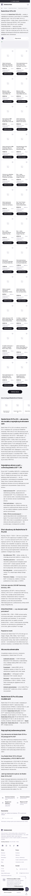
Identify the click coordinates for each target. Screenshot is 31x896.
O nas (2, 868)
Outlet (2, 859)
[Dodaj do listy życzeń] (12, 51)
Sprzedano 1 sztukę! (21, 269)
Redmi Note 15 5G (13, 722)
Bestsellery (3, 857)
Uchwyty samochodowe (10, 687)
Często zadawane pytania (21, 859)
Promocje (3, 855)
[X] (10, 845)
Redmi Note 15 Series (22, 8)
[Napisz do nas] (27, 889)
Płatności (18, 855)
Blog (2, 862)
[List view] (5, 38)
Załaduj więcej (15, 392)
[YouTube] (17, 845)
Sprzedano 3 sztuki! (21, 240)
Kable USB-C (7, 674)
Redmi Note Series (13, 8)
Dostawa (18, 852)
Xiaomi (5, 8)
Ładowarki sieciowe (8, 658)
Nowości (3, 852)
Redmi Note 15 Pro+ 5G (7, 716)
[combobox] (21, 38)
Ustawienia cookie (20, 862)
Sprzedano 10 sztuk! (21, 211)
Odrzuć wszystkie (8, 892)
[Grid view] (3, 38)
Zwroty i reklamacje (20, 857)
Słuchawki (6, 678)
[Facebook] (2, 845)
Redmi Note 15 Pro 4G (14, 710)
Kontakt (2, 870)
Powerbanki (6, 667)
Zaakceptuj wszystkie (13, 889)
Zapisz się (25, 818)
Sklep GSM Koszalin (5, 873)
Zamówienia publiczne (6, 875)
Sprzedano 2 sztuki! (7, 298)
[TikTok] (13, 845)
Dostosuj (19, 892)
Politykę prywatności (18, 886)
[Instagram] (6, 845)
